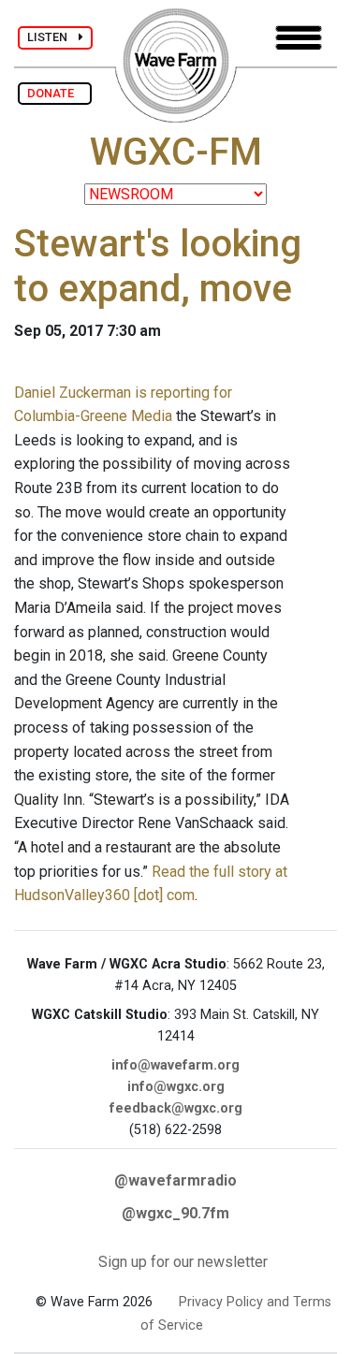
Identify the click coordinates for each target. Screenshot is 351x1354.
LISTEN (53, 37)
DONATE (54, 93)
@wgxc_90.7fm (175, 1213)
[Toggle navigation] (298, 38)
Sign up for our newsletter (183, 1262)
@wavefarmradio (175, 1180)
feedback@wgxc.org (176, 1108)
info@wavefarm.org (175, 1065)
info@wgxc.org (176, 1087)
